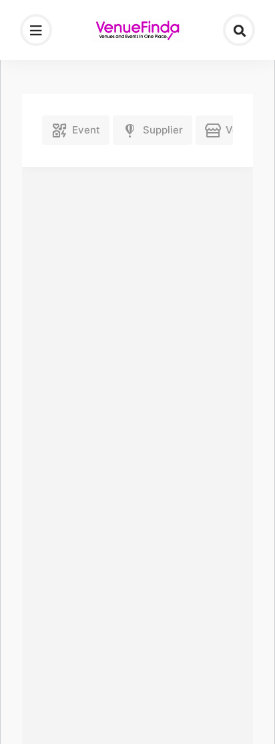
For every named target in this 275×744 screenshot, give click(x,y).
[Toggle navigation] (36, 30)
